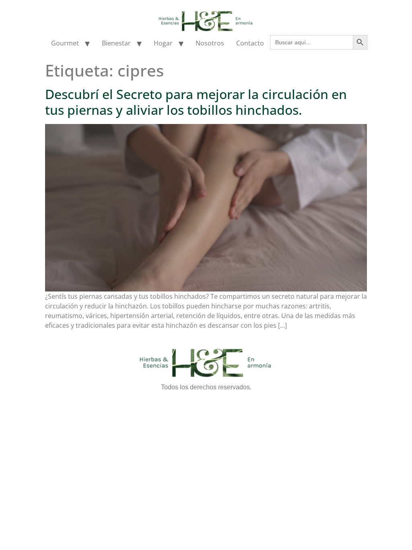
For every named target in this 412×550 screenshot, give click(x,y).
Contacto (250, 43)
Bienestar (116, 43)
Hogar (163, 43)
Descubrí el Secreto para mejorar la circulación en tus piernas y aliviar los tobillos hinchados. (196, 101)
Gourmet (65, 43)
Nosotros (210, 43)
